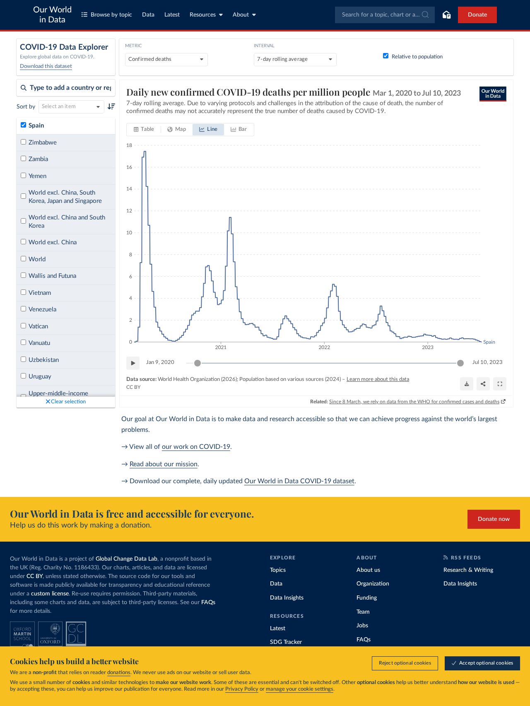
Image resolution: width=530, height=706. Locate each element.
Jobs (362, 626)
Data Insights (287, 598)
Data (148, 15)
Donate (477, 15)
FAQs (208, 602)
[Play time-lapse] (133, 363)
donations (118, 672)
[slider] (197, 363)
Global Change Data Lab (126, 559)
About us (368, 570)
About (241, 15)
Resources (203, 15)
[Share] (483, 383)
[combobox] (385, 15)
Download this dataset (46, 66)
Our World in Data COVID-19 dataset (299, 481)
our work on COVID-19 (196, 446)
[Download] (466, 383)
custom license (50, 594)
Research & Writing (468, 570)
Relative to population (417, 57)
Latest (172, 15)
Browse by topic (111, 15)
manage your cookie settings (299, 689)
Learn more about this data (378, 379)
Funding (367, 598)
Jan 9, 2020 (160, 362)
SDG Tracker (286, 642)
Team (363, 612)
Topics (278, 570)
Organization (373, 584)
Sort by (26, 107)
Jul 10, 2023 (487, 362)
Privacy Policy (241, 689)
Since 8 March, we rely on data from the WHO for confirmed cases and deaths (414, 401)
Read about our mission (164, 464)
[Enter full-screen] (499, 383)
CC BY (133, 387)
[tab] (144, 129)
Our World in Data (52, 15)
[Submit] (424, 15)
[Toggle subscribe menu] (446, 15)
